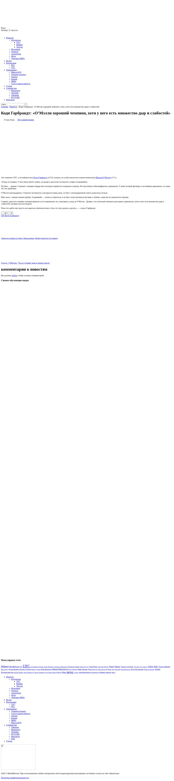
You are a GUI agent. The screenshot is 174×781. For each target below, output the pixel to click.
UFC (18, 42)
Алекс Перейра (48, 667)
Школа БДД (16, 72)
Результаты (16, 40)
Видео (9, 61)
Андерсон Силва (73, 667)
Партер (14, 77)
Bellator (19, 45)
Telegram (15, 95)
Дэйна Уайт (153, 666)
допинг (76, 672)
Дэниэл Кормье (164, 667)
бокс (64, 672)
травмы (102, 672)
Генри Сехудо (84, 667)
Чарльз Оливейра (39, 672)
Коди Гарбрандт (41, 177)
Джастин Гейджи (103, 667)
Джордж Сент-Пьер (127, 667)
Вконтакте (15, 91)
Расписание (11, 63)
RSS (13, 739)
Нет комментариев (26, 120)
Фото (13, 56)
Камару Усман (35, 669)
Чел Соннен (48, 672)
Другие (19, 47)
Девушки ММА (18, 58)
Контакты (10, 100)
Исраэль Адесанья (25, 669)
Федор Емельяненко (137, 669)
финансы (108, 672)
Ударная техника (18, 74)
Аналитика (16, 54)
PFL (13, 65)
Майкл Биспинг (83, 669)
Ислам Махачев (14, 669)
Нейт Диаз (111, 669)
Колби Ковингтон (46, 669)
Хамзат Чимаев (18, 672)
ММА (13, 81)
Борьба (14, 79)
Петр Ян (117, 669)
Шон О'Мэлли (57, 672)
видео (70, 672)
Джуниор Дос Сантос (140, 667)
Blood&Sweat (14, 667)
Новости (10, 38)
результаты (94, 672)
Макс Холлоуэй (103, 669)
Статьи (9, 86)
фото (113, 672)
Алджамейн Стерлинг (37, 667)
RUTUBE (15, 97)
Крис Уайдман (72, 669)
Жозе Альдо (4, 669)
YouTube (15, 93)
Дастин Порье (93, 667)
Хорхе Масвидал (29, 672)
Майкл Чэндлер (93, 669)
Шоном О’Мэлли (103, 177)
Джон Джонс (114, 666)
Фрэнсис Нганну (149, 669)
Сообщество (11, 88)
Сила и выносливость (20, 84)
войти (14, 275)
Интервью (15, 49)
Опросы (14, 52)
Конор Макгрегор (60, 669)
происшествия (84, 672)
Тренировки (11, 70)
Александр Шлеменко (60, 667)
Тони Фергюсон (125, 669)
